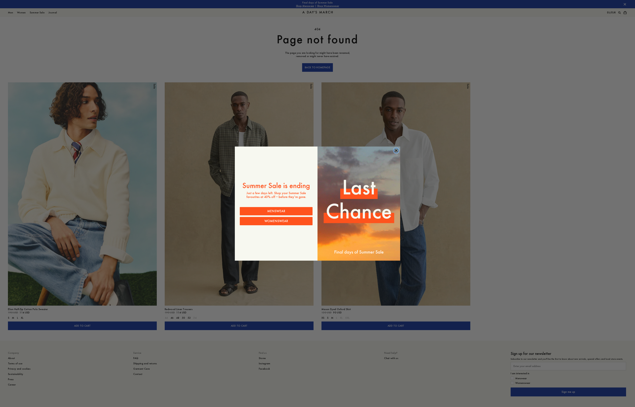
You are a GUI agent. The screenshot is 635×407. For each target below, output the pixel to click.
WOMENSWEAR (276, 221)
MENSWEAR (276, 211)
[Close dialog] (396, 150)
